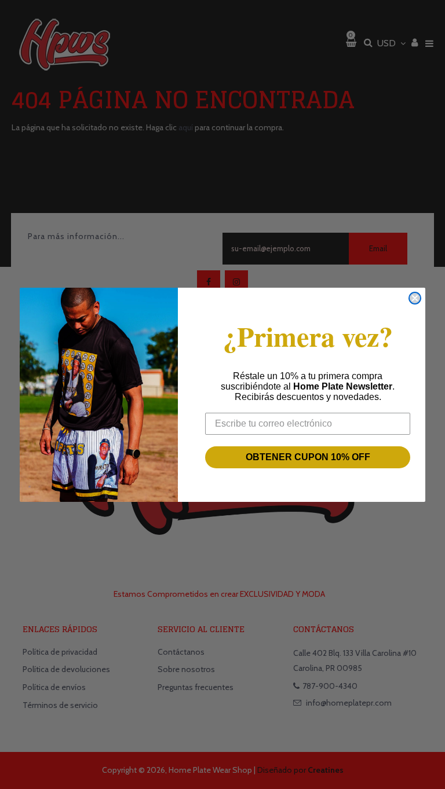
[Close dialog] (415, 298)
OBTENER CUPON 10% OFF (308, 457)
